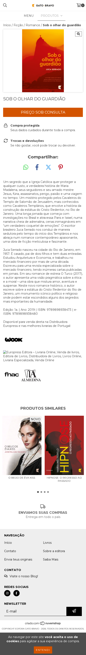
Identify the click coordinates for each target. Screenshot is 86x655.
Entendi (43, 649)
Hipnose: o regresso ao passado (64, 479)
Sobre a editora (54, 551)
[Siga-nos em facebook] (16, 593)
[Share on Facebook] (36, 167)
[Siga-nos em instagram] (7, 593)
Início (7, 25)
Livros (47, 543)
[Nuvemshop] (43, 624)
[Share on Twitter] (48, 167)
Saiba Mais (50, 559)
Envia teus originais (18, 559)
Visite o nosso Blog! (24, 576)
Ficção (18, 25)
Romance (33, 25)
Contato (10, 551)
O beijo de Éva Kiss (21, 477)
